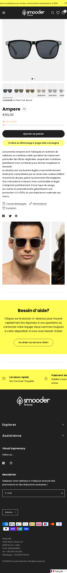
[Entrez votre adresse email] (61, 493)
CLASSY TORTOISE (19, 91)
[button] (58, 571)
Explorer (9, 424)
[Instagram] (13, 463)
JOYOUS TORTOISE (30, 91)
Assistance (12, 435)
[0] (63, 13)
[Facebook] (5, 463)
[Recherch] (52, 13)
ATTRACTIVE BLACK (7, 91)
